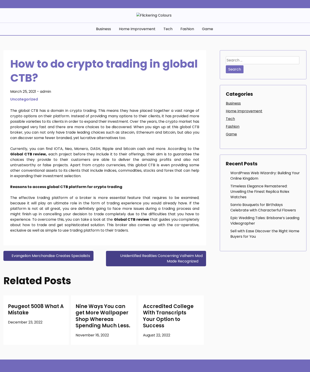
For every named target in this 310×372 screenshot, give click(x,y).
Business (103, 29)
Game (207, 29)
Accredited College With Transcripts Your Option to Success (168, 316)
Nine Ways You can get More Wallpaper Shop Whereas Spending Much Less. (103, 316)
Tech (167, 29)
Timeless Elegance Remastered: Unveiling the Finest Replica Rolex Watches (259, 192)
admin (45, 91)
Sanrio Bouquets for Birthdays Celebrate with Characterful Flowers (263, 207)
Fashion (187, 29)
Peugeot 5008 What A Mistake (36, 309)
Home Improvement (137, 29)
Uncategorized (24, 99)
